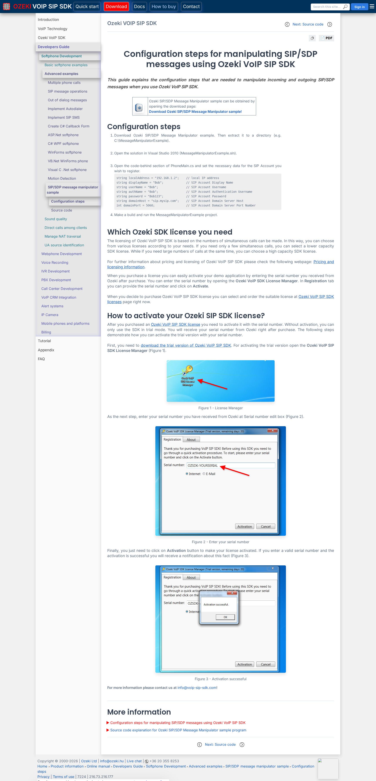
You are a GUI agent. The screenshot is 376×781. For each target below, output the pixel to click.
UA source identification (64, 245)
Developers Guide (53, 47)
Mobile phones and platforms (65, 323)
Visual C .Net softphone (67, 169)
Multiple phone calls (64, 82)
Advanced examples (61, 73)
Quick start (87, 6)
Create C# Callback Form (68, 126)
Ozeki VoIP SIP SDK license (175, 324)
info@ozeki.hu (112, 761)
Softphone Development (61, 56)
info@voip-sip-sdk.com (197, 687)
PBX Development (56, 280)
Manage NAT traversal (63, 236)
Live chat (134, 761)
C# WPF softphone (63, 143)
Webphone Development (61, 254)
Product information (67, 766)
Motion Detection (62, 178)
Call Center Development (61, 288)
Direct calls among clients (66, 227)
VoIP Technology (52, 29)
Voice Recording (54, 262)
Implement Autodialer (65, 108)
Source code (61, 210)
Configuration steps (68, 201)
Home (42, 766)
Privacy (43, 776)
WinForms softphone (65, 152)
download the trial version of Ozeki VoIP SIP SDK (186, 345)
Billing (46, 332)
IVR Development (55, 271)
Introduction (48, 19)
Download (116, 6)
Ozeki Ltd (89, 761)
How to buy (164, 6)
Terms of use (63, 776)
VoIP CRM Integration (58, 297)
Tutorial (44, 341)
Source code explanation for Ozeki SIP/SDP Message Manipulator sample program (178, 730)
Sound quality (56, 219)
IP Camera (49, 315)
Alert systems (52, 306)
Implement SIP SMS (64, 117)
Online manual (98, 766)
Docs (139, 6)
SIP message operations (67, 91)
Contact (191, 6)
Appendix (46, 350)
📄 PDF (326, 38)
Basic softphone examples (66, 65)
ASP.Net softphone (63, 135)
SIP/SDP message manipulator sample (257, 766)
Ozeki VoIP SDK (51, 38)
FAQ (41, 359)
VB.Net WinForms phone (68, 161)
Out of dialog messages (67, 100)
